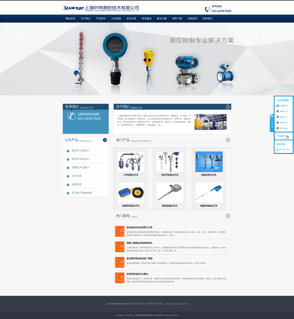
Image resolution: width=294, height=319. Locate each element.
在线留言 (192, 18)
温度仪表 (76, 184)
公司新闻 (116, 18)
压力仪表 (76, 176)
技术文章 (131, 18)
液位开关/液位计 (80, 150)
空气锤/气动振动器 (82, 192)
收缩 (272, 123)
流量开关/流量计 (80, 167)
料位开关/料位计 (80, 159)
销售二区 (284, 117)
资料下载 (177, 18)
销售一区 (284, 111)
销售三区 (284, 123)
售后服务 (147, 18)
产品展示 (101, 18)
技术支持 (284, 128)
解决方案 (162, 18)
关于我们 (85, 18)
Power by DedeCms (171, 315)
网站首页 (70, 18)
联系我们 (208, 18)
